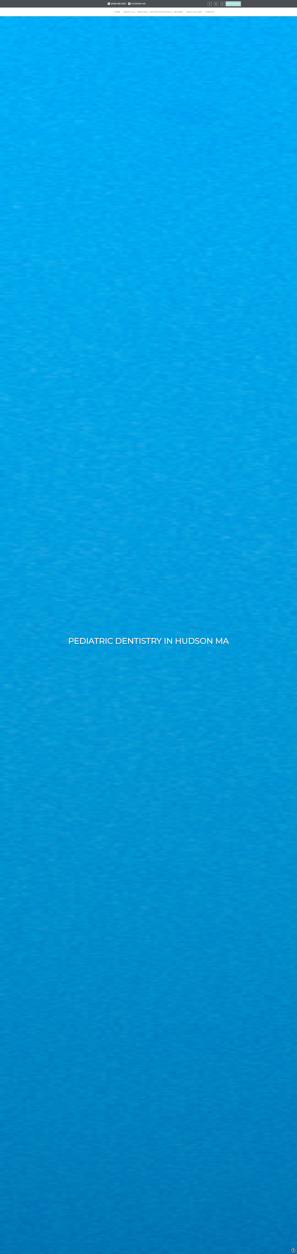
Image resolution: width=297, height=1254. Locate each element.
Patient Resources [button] (160, 12)
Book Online (233, 4)
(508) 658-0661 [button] (118, 3)
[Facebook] (210, 4)
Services (142, 12)
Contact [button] (209, 12)
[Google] (216, 4)
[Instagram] (222, 4)
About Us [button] (129, 12)
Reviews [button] (178, 12)
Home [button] (117, 12)
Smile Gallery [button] (194, 12)
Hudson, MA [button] (138, 3)
